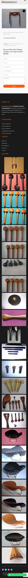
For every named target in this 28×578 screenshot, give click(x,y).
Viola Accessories (11, 32)
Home (4, 32)
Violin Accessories (12, 45)
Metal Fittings (19, 32)
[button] (24, 11)
